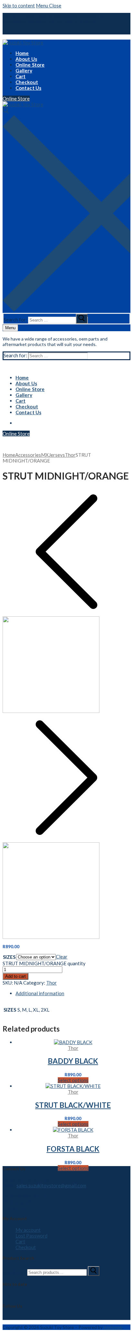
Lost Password (31, 1236)
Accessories (28, 455)
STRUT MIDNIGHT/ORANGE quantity (44, 963)
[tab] (72, 993)
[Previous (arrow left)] (14, 668)
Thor (70, 455)
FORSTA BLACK (72, 1149)
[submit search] (81, 318)
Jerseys (57, 455)
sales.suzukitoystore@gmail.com (51, 1185)
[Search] (93, 1271)
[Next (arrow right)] (119, 668)
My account (28, 1230)
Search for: (14, 1272)
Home (9, 455)
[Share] (95, 10)
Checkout (25, 1247)
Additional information (39, 993)
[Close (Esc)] (109, 10)
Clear (61, 956)
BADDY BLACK (73, 1061)
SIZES (9, 957)
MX (45, 455)
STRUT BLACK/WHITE (73, 1105)
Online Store (16, 98)
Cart (20, 1241)
